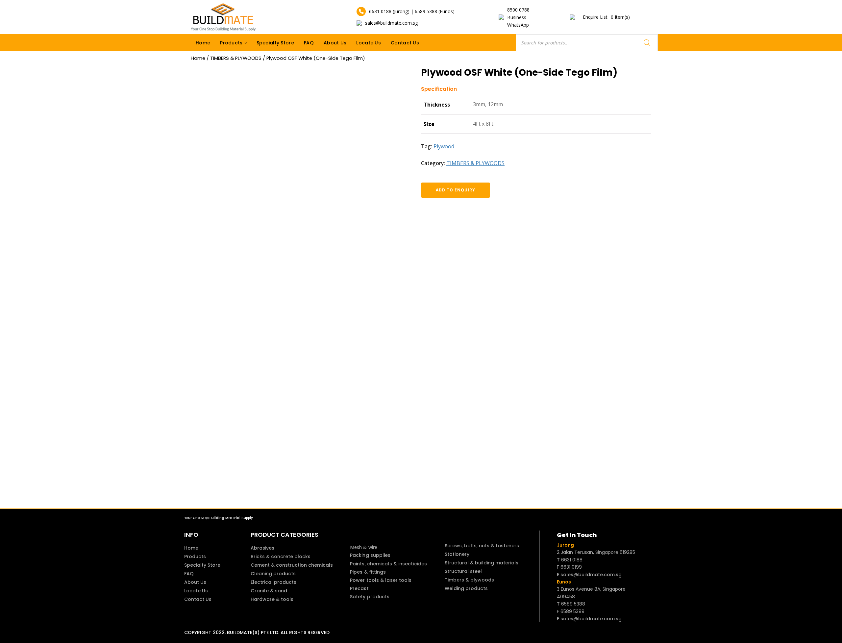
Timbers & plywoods (469, 580)
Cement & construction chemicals (292, 565)
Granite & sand (269, 590)
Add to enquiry (455, 190)
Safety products (370, 596)
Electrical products (273, 582)
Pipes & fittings (368, 572)
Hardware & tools (272, 599)
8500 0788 (518, 10)
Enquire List (606, 17)
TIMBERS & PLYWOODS (235, 58)
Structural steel (463, 571)
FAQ (309, 42)
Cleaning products (273, 573)
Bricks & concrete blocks (280, 556)
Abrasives (262, 548)
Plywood (443, 146)
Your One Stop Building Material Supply (218, 517)
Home (203, 42)
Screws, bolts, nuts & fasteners (482, 545)
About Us (335, 42)
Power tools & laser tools (381, 580)
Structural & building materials (481, 562)
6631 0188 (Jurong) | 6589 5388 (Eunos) (412, 11)
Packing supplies (370, 555)
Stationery (457, 554)
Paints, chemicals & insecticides (388, 563)
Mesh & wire (363, 547)
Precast (359, 588)
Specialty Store (275, 42)
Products (231, 42)
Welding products (466, 588)
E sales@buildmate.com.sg (589, 574)
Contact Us (405, 42)
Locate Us (368, 42)
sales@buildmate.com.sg (391, 23)
